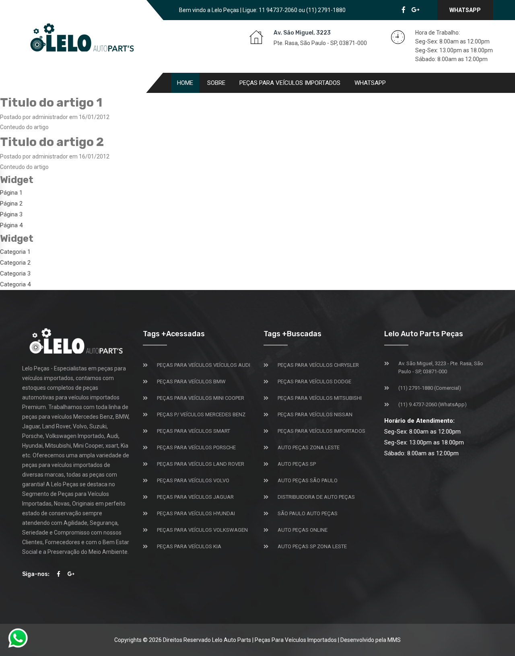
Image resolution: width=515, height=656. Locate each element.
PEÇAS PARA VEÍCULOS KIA (189, 546)
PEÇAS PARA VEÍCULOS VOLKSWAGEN (202, 530)
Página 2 (11, 203)
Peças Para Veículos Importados (289, 82)
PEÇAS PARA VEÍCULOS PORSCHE (196, 447)
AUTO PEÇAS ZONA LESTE (309, 447)
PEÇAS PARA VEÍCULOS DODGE (314, 381)
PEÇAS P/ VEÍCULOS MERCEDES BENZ (201, 414)
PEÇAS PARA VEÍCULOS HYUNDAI (196, 513)
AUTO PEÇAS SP (297, 464)
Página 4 (11, 225)
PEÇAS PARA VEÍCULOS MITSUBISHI (320, 398)
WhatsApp (465, 10)
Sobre (216, 82)
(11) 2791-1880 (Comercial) (429, 388)
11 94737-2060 (278, 10)
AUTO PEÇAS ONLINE (303, 530)
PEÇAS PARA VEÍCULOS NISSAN (315, 414)
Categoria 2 (15, 262)
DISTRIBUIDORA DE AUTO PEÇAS (316, 497)
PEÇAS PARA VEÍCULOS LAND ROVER (200, 464)
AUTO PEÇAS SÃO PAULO (308, 480)
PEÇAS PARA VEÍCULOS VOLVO (193, 480)
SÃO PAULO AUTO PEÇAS (308, 513)
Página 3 (11, 214)
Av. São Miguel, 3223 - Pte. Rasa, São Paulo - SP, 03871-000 (440, 367)
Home (185, 82)
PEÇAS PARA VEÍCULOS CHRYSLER (318, 365)
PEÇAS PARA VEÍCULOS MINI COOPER (200, 398)
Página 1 (11, 192)
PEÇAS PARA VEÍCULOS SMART (193, 431)
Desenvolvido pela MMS (370, 640)
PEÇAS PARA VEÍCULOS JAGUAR (195, 497)
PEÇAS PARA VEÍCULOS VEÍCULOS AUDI (203, 365)
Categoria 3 (15, 273)
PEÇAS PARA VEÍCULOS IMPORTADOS (321, 431)
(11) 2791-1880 (326, 10)
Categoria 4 (15, 284)
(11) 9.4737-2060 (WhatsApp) (432, 404)
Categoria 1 (15, 251)
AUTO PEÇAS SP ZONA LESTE (312, 546)
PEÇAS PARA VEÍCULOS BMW (191, 381)
